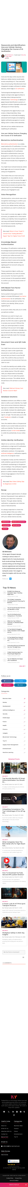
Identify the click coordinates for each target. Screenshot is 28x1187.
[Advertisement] (14, 26)
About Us (3, 1125)
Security (24, 55)
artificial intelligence (7, 453)
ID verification (19, 88)
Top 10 (16, 1137)
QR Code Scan (16, 525)
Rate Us (18, 1164)
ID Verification (6, 525)
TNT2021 (5, 528)
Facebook (7, 417)
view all (21, 666)
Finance (16, 1128)
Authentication (6, 521)
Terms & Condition (14, 1180)
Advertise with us (6, 1131)
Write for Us (4, 1128)
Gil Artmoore (10, 55)
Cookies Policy (9, 1178)
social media (16, 430)
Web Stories (4, 1154)
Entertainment (18, 1134)
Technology (14, 99)
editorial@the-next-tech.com (11, 1146)
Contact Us (4, 1134)
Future (16, 1131)
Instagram (8, 685)
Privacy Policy (18, 1178)
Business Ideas (18, 1125)
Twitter (21, 681)
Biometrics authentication (9, 144)
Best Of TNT (4, 1137)
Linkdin (21, 685)
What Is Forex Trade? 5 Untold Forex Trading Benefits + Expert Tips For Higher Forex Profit (14, 234)
